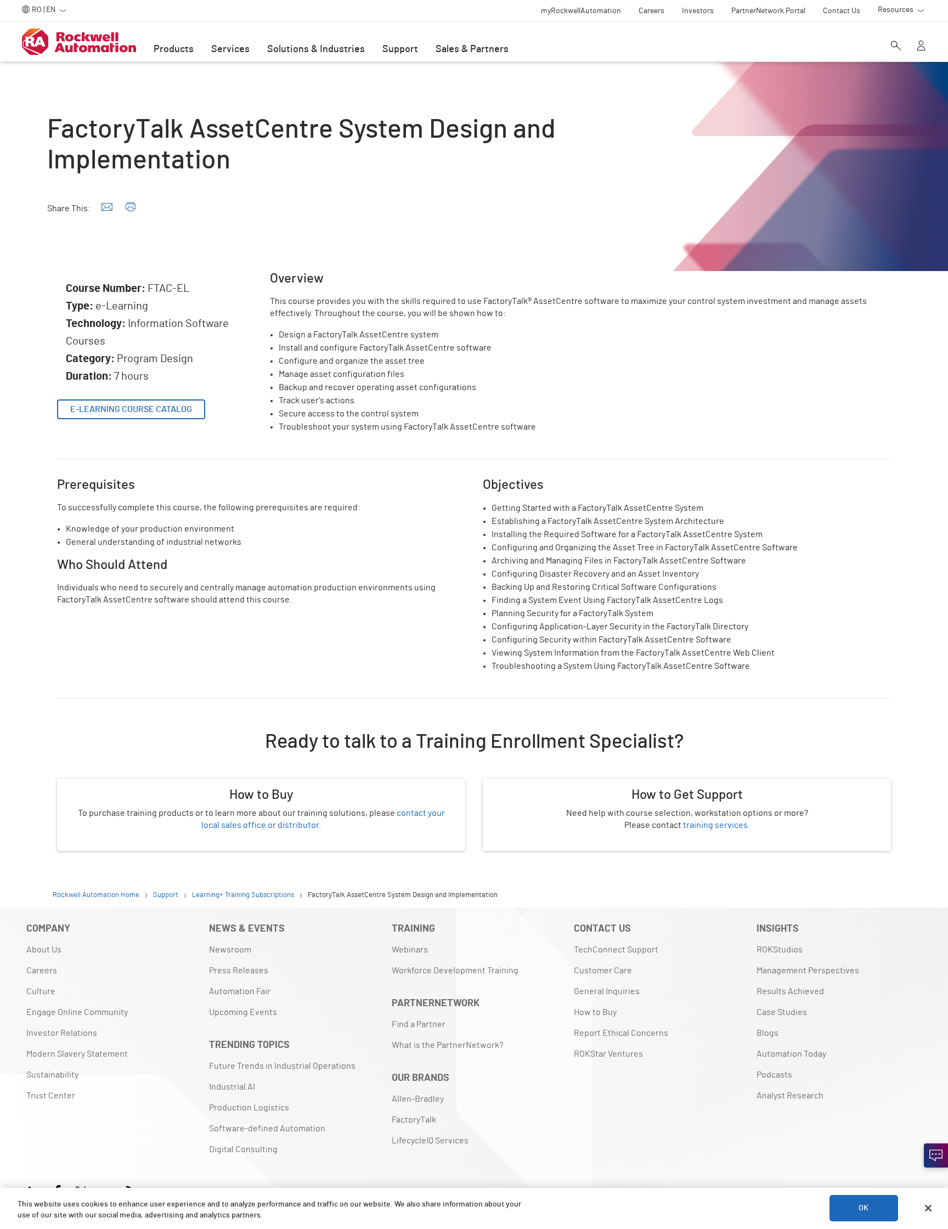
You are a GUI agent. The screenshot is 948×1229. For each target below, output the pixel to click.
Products (174, 49)
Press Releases (238, 970)
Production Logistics (249, 1107)
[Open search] (896, 46)
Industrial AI (232, 1087)
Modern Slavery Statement (77, 1054)
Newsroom (230, 949)
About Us (43, 949)
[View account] (921, 46)
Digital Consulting (243, 1149)
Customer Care (603, 970)
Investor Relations (61, 1033)
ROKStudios (780, 949)
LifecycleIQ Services (430, 1140)
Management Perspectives (808, 970)
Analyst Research (790, 1095)
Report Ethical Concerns (621, 1033)
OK (863, 1208)
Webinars (410, 949)
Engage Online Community (77, 1012)
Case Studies (782, 1012)
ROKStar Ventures (608, 1054)
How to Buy (595, 1012)
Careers (41, 970)
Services (230, 49)
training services (715, 825)
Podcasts (774, 1074)
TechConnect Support (616, 949)
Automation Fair (239, 991)
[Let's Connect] (936, 1155)
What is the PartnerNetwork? (447, 1045)
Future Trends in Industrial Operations (282, 1066)
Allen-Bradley (418, 1099)
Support (400, 49)
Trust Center (50, 1095)
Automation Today (791, 1054)
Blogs (767, 1033)
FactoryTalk (414, 1119)
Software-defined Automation (267, 1128)
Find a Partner (418, 1024)
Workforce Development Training (455, 970)
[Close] (928, 1208)
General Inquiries (607, 991)
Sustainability (52, 1074)
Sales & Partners (472, 49)
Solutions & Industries (316, 49)
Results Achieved (790, 991)
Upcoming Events (243, 1012)
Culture (40, 991)
